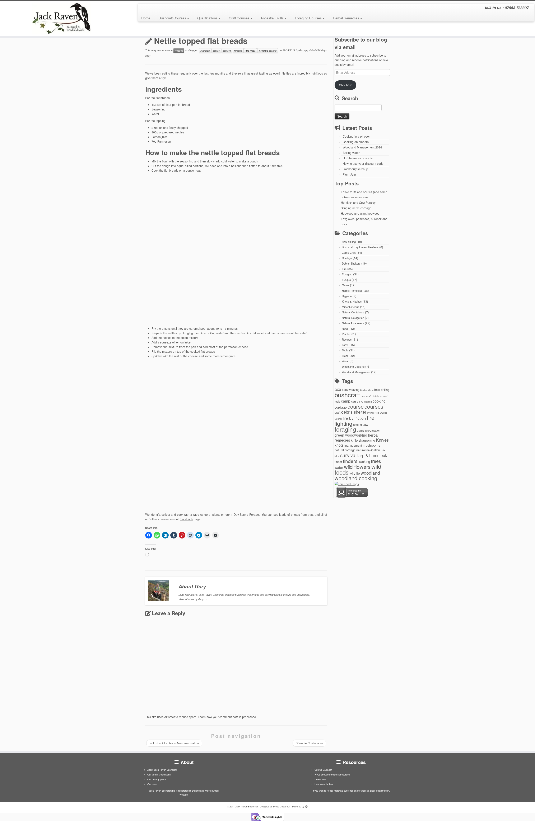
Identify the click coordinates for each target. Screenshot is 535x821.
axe (338, 389)
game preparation (369, 430)
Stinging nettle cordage (356, 208)
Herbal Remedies (346, 18)
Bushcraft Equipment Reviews (360, 247)
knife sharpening (363, 440)
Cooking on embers (356, 142)
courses (227, 50)
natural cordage (345, 450)
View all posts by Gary (192, 599)
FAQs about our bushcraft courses (332, 774)
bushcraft (205, 50)
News (345, 329)
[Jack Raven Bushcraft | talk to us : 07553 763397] (62, 18)
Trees (345, 356)
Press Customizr (281, 806)
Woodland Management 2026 (362, 147)
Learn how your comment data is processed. (227, 717)
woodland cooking (267, 50)
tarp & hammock (372, 455)
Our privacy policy (156, 779)
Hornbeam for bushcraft (358, 158)
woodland (370, 473)
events (370, 412)
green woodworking (351, 435)
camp (345, 401)
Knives (382, 440)
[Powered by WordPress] (306, 805)
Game (345, 285)
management (353, 445)
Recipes (179, 50)
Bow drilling (349, 242)
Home (145, 18)
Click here (345, 85)
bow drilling (381, 389)
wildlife (354, 473)
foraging (238, 50)
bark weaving (350, 390)
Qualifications (207, 18)
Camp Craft (349, 253)
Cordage (347, 258)
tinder (338, 461)
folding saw (360, 424)
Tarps (345, 345)
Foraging (347, 274)
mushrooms (371, 445)
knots (339, 445)
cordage (341, 407)
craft (337, 412)
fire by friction (354, 418)
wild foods (250, 50)
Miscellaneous (350, 307)
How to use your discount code (363, 163)
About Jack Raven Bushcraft (162, 769)
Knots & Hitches (352, 301)
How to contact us (324, 784)
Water (345, 361)
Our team (152, 784)
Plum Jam (349, 174)
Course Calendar (323, 769)
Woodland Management (356, 372)
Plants (346, 334)
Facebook (186, 519)
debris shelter (353, 412)
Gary (302, 50)
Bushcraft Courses (173, 18)
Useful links (320, 779)
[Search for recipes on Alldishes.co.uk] (347, 483)
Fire (344, 269)
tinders (350, 460)
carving (357, 401)
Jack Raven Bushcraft (246, 806)
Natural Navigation (353, 318)
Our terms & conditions (159, 774)
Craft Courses (239, 18)
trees (376, 460)
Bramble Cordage (309, 743)
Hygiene (347, 296)
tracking (364, 461)
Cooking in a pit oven (357, 136)
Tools (345, 350)
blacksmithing (366, 389)
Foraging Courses (308, 18)
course (216, 50)
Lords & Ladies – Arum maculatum (174, 743)
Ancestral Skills (272, 18)
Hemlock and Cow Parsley (358, 202)
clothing (368, 401)
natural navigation (368, 450)
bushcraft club (369, 396)
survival (348, 455)
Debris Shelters (351, 263)
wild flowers (357, 466)
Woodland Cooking (353, 367)
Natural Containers (353, 312)
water (339, 467)
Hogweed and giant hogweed (360, 213)
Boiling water (351, 153)
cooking (379, 401)
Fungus (346, 280)
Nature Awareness (353, 323)
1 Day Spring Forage (245, 514)
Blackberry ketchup (355, 169)
